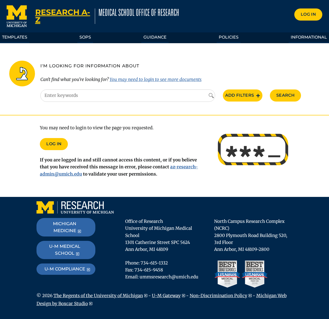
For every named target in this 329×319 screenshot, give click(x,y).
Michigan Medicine (64, 227)
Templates (14, 37)
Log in (308, 14)
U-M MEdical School (64, 250)
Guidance (155, 37)
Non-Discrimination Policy (218, 295)
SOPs (85, 37)
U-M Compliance (64, 268)
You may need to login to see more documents (155, 79)
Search (285, 95)
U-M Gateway (166, 295)
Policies (229, 37)
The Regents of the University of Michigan (98, 295)
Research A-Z (62, 16)
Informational (309, 37)
